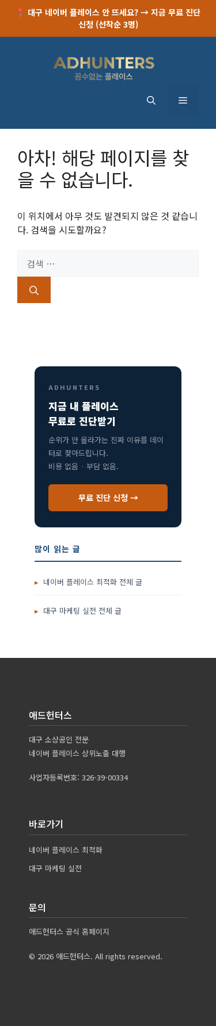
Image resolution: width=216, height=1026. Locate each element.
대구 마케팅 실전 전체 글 (82, 610)
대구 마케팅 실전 (55, 868)
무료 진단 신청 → (108, 497)
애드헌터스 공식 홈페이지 (69, 931)
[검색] (34, 290)
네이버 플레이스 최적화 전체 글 (92, 581)
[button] (151, 100)
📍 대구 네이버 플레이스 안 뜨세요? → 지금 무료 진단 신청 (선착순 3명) (108, 18)
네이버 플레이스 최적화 (66, 849)
